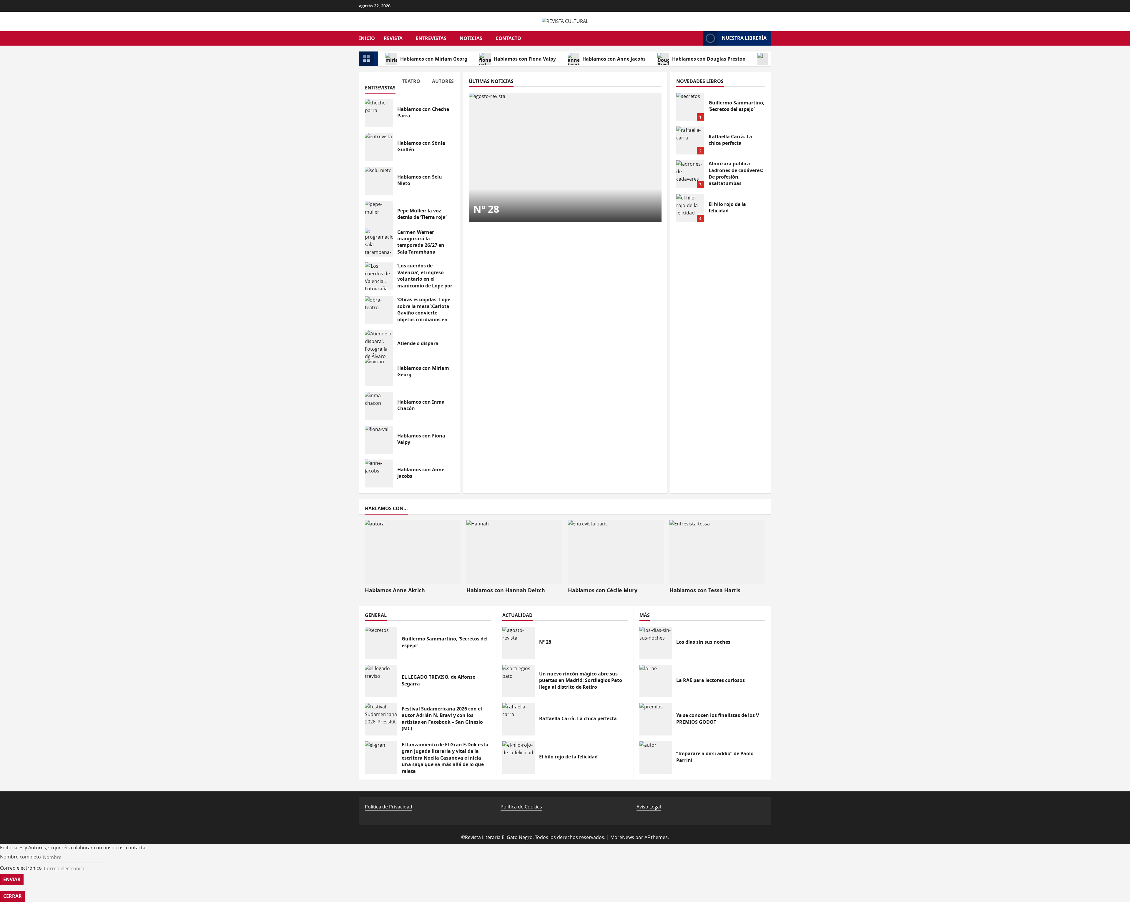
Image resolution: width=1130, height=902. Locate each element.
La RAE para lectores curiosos (655, 681)
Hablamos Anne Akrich (395, 590)
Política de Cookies (521, 806)
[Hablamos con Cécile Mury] (616, 552)
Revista (393, 38)
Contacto (508, 38)
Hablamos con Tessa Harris (704, 590)
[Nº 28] (565, 157)
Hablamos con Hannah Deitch (505, 590)
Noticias (471, 38)
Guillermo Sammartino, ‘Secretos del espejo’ (690, 107)
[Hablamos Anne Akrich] (413, 552)
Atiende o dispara (379, 344)
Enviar (12, 879)
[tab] (380, 85)
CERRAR (12, 896)
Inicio (367, 38)
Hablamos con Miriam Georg (433, 59)
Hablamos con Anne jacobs (614, 59)
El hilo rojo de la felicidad (690, 208)
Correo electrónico (21, 868)
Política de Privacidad (388, 806)
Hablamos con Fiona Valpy (525, 59)
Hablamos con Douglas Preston (709, 59)
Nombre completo (20, 856)
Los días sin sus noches (655, 643)
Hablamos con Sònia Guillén (379, 147)
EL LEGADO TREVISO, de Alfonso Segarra (381, 681)
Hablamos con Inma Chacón (379, 406)
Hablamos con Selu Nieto (379, 181)
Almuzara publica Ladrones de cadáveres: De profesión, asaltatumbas (690, 174)
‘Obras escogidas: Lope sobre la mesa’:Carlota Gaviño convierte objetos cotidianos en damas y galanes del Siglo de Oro (379, 310)
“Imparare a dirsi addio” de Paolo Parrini (655, 757)
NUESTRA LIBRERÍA (744, 38)
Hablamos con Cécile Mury (602, 590)
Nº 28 (486, 209)
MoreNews (622, 837)
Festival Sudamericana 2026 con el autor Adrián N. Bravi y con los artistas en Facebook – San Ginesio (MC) (381, 719)
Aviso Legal (649, 806)
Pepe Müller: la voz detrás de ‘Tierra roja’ (379, 215)
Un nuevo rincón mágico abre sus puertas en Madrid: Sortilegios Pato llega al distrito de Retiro (518, 681)
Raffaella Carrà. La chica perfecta (690, 140)
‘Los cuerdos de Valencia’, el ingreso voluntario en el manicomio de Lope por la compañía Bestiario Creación (379, 276)
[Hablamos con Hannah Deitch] (514, 552)
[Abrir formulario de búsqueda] (696, 38)
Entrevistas (431, 38)
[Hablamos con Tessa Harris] (717, 552)
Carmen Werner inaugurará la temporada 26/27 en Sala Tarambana (379, 243)
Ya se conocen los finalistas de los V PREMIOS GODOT (655, 719)
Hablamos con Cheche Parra (379, 113)
